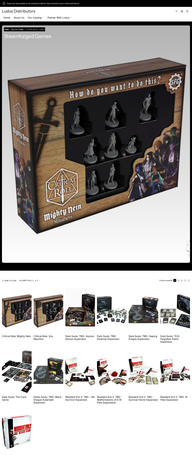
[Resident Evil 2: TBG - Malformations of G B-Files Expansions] (112, 371)
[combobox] (30, 280)
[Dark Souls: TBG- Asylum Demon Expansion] (80, 310)
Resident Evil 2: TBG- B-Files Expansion (174, 398)
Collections (17, 29)
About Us (19, 17)
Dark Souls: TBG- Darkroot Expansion (108, 337)
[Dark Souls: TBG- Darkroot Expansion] (112, 310)
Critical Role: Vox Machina (43, 337)
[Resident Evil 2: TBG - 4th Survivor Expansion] (80, 371)
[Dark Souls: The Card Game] (17, 371)
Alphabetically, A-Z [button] (28, 280)
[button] (176, 11)
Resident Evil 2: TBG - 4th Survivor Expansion (80, 398)
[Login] (182, 11)
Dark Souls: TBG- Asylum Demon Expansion (79, 337)
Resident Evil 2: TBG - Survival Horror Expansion (143, 398)
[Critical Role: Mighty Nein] (17, 310)
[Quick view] (5, 330)
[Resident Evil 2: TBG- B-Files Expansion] (175, 371)
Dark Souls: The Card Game (14, 398)
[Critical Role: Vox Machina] (48, 310)
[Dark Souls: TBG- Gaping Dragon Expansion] (143, 310)
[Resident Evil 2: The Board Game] (17, 432)
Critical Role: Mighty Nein (16, 336)
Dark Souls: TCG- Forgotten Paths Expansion (170, 339)
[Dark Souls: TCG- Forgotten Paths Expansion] (175, 310)
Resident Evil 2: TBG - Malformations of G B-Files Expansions (109, 399)
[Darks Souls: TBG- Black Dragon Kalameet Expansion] (48, 371)
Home (7, 17)
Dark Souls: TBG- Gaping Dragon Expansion (143, 337)
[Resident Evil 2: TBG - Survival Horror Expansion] (143, 371)
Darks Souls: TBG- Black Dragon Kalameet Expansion (47, 399)
